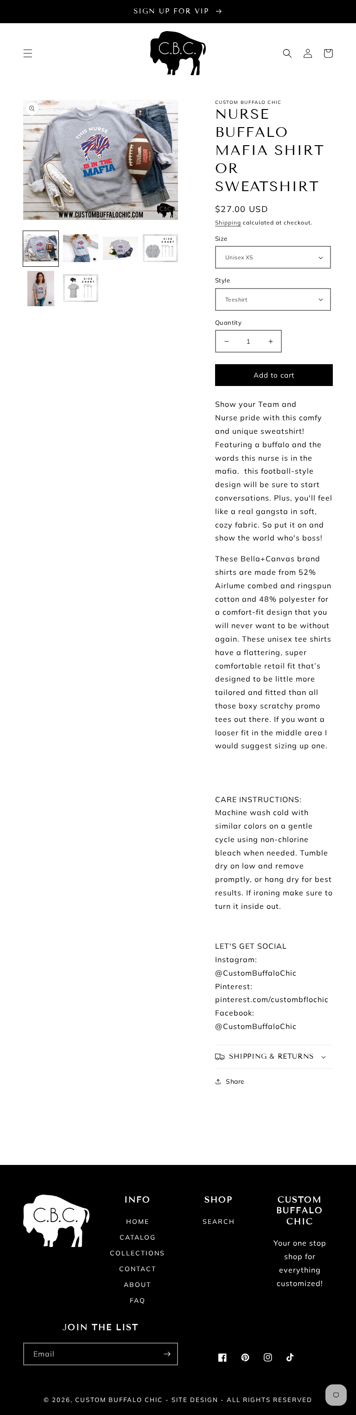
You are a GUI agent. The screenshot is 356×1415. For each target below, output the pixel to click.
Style (222, 280)
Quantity (228, 322)
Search (219, 1222)
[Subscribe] (167, 1354)
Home (137, 1222)
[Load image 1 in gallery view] (40, 248)
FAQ (138, 1300)
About (137, 1284)
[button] (28, 53)
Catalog (138, 1237)
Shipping (228, 222)
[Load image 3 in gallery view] (120, 248)
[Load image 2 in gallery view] (80, 248)
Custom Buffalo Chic (119, 1399)
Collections (137, 1253)
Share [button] (235, 1081)
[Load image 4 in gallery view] (160, 248)
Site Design (195, 1399)
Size (221, 238)
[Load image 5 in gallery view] (40, 288)
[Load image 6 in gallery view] (80, 288)
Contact (137, 1269)
